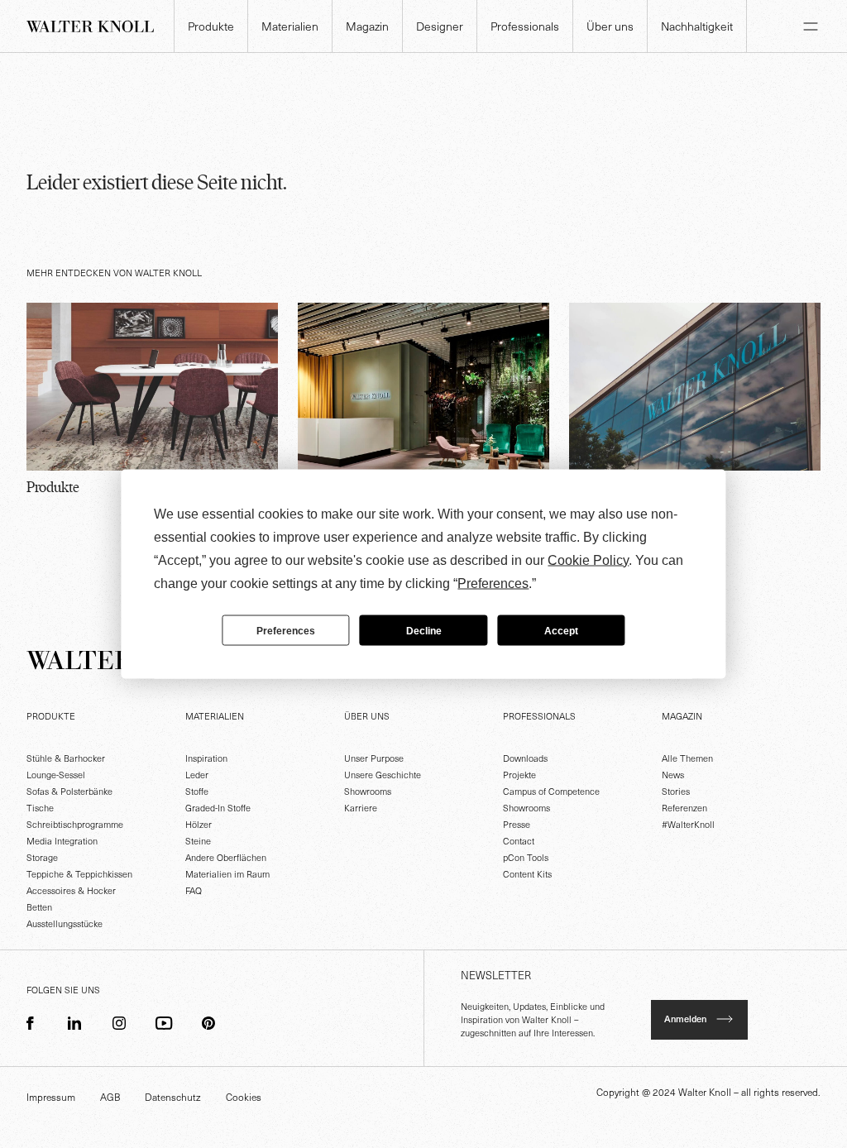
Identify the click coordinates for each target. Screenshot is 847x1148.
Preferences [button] (493, 583)
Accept (561, 630)
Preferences (285, 630)
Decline (424, 630)
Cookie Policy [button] (588, 560)
